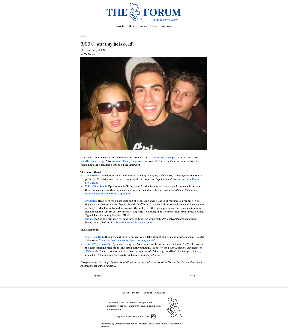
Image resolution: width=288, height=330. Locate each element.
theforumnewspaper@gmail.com (132, 316)
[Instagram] (153, 316)
